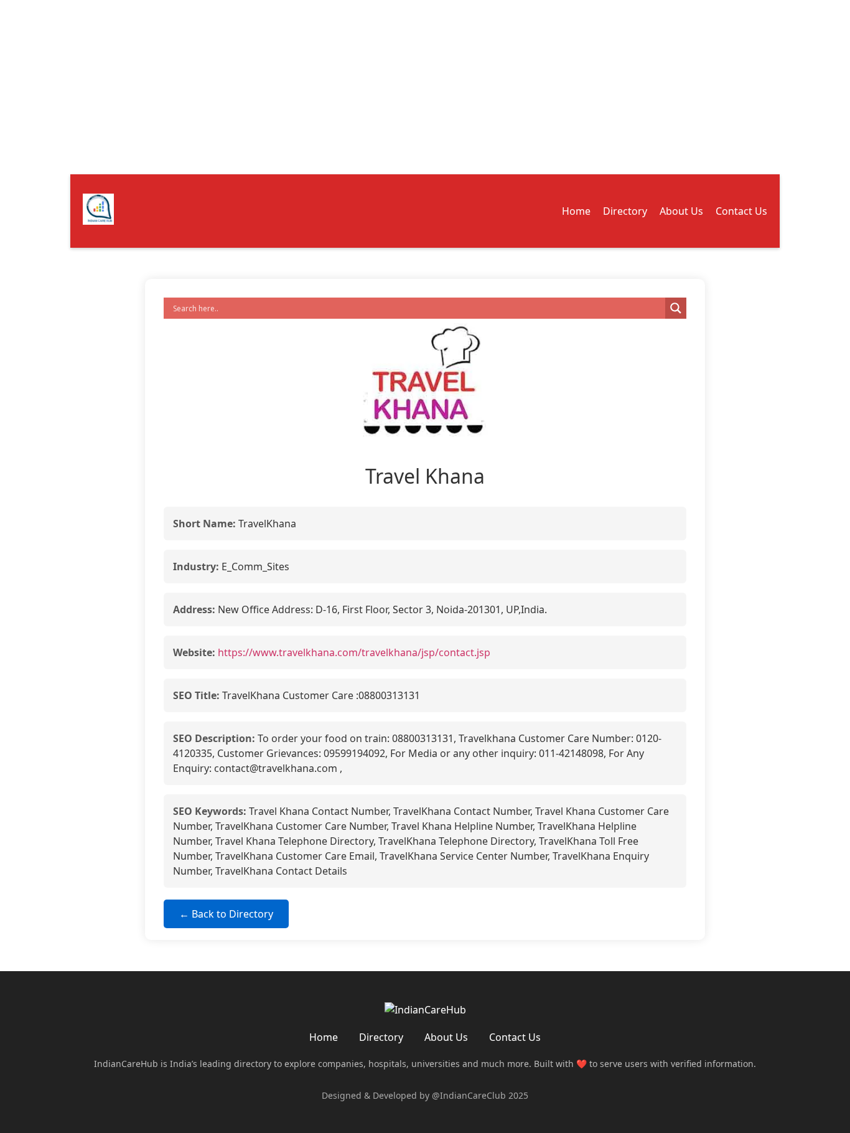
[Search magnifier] (675, 308)
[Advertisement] (373, 87)
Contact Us (741, 211)
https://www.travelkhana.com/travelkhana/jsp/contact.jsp (354, 652)
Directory (625, 211)
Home (576, 211)
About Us (681, 211)
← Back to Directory (226, 914)
